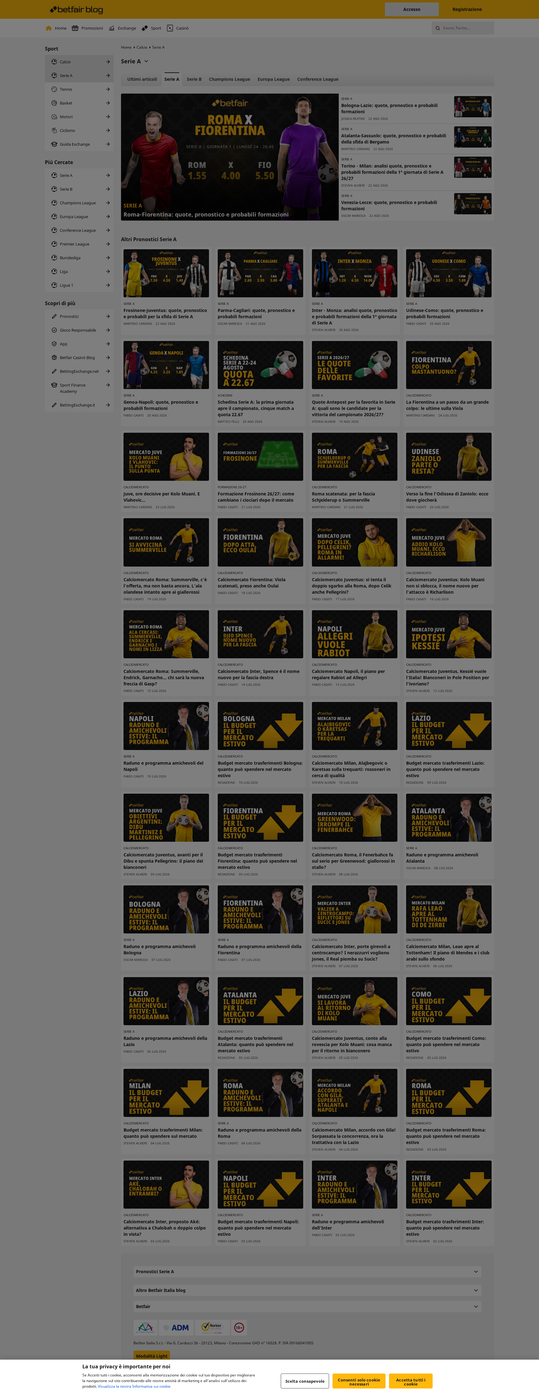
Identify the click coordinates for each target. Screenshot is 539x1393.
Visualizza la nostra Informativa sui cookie (134, 1386)
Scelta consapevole (305, 1381)
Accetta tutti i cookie (410, 1382)
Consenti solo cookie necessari (359, 1382)
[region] (269, 1376)
